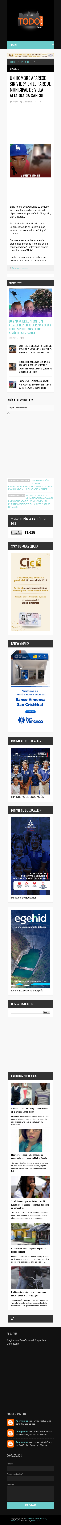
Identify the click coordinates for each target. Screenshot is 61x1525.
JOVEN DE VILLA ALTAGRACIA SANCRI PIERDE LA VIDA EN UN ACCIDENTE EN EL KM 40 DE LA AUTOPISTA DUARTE (35, 384)
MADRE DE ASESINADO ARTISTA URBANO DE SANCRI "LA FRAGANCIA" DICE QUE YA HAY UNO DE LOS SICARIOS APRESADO (35, 349)
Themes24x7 (36, 1521)
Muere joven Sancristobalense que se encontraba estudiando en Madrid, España (29, 1156)
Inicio (12, 62)
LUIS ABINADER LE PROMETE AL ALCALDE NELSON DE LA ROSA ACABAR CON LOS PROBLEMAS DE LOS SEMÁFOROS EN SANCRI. (30, 327)
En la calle (26, 62)
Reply (15, 101)
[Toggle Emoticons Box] (8, 413)
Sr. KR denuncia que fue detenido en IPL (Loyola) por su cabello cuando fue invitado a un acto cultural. (30, 1205)
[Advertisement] (30, 123)
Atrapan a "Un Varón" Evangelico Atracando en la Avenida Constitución (29, 1110)
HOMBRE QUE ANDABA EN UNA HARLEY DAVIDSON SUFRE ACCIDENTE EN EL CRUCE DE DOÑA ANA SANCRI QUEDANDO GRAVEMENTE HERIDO (35, 366)
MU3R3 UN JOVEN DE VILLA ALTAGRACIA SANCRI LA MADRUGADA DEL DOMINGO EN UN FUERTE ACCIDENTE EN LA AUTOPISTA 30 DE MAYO (30, 501)
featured (24, 268)
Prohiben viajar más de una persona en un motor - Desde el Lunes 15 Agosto (28, 1293)
